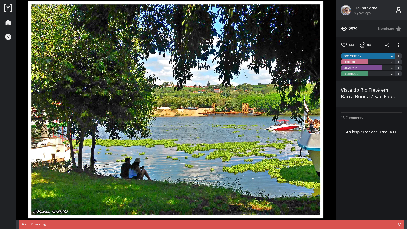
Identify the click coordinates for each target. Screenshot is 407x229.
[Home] (8, 8)
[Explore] (8, 37)
